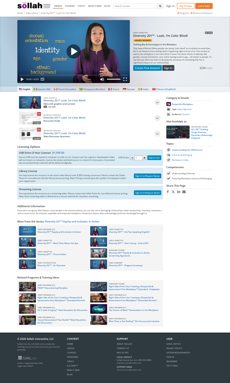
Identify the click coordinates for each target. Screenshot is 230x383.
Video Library (32, 13)
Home (20, 13)
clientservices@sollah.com (129, 362)
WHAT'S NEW (94, 5)
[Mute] (102, 80)
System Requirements (178, 352)
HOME (70, 343)
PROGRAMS (72, 357)
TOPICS (81, 5)
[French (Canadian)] (65, 89)
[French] (114, 89)
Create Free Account (147, 68)
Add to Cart (154, 157)
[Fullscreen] (126, 80)
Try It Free (186, 6)
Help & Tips (122, 352)
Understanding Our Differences (187, 149)
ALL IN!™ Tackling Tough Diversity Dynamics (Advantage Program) (201, 133)
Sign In (168, 68)
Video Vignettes (184, 109)
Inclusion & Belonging (182, 155)
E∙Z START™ (72, 365)
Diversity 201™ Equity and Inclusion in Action (72, 221)
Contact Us (123, 348)
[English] (24, 89)
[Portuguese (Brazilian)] (92, 89)
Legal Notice (173, 343)
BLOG (107, 5)
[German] (129, 89)
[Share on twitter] (173, 192)
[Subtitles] (42, 80)
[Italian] (144, 89)
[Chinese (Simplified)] (164, 89)
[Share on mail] (184, 192)
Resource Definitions (202, 13)
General (186, 114)
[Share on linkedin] (178, 192)
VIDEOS (58, 5)
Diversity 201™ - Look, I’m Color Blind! (58, 13)
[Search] (160, 5)
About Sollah (124, 343)
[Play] (21, 80)
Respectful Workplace (182, 104)
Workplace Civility (180, 160)
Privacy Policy (174, 348)
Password (171, 361)
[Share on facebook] (168, 192)
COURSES (70, 5)
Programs (184, 13)
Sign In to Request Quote (147, 176)
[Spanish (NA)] (42, 89)
